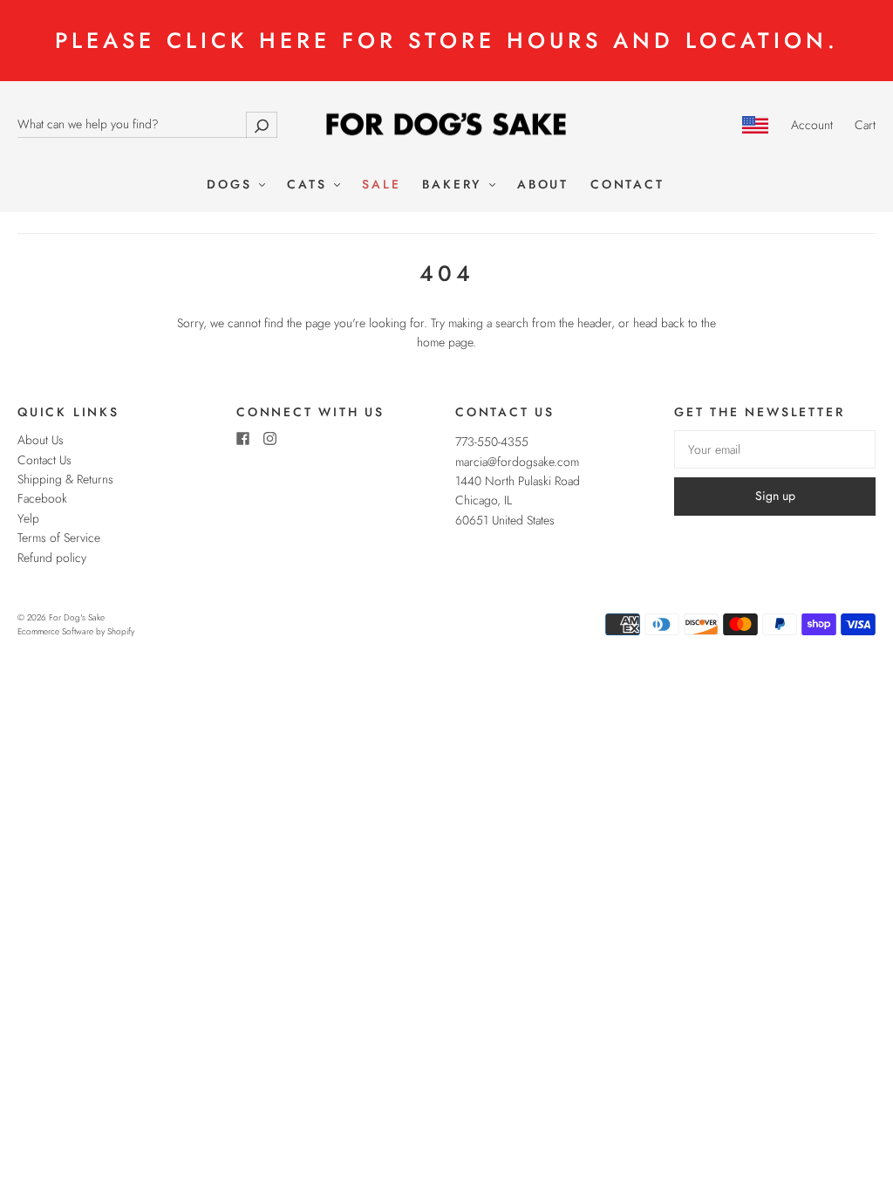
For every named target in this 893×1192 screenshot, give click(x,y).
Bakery (454, 185)
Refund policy (51, 557)
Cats (309, 185)
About (543, 185)
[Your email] (775, 449)
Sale (381, 185)
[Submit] (261, 124)
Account (812, 125)
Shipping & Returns (65, 479)
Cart (865, 125)
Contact (627, 185)
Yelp (28, 518)
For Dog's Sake (77, 617)
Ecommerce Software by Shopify (75, 631)
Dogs (232, 185)
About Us (40, 440)
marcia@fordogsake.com (517, 461)
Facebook (42, 498)
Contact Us (44, 460)
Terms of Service (58, 537)
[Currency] (755, 125)
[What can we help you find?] (147, 124)
